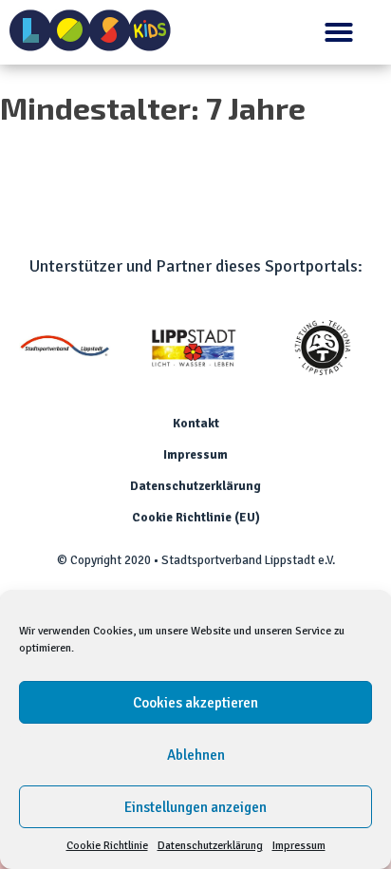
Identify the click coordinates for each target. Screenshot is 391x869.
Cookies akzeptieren (195, 702)
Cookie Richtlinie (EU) (196, 517)
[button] (339, 32)
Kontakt (196, 423)
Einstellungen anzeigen (195, 807)
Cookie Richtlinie (107, 846)
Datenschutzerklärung (210, 846)
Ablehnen (196, 755)
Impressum (299, 846)
